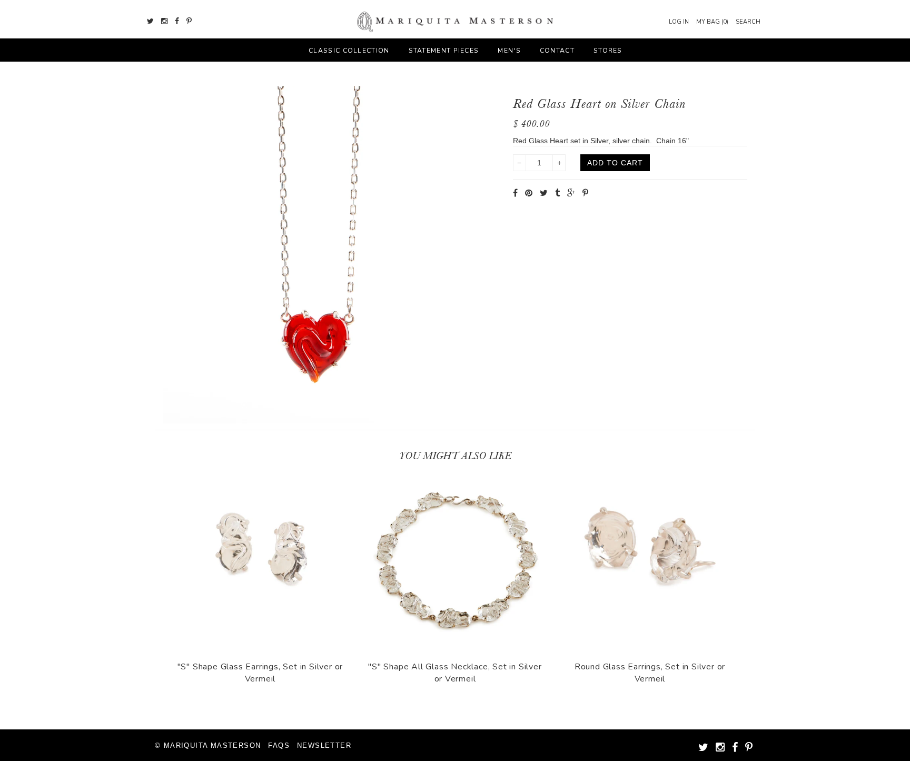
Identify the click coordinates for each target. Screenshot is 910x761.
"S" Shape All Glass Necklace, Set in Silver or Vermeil (454, 672)
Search (748, 22)
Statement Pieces (444, 50)
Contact (557, 50)
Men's (509, 50)
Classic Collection (349, 50)
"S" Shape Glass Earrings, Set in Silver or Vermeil (260, 672)
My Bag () (712, 22)
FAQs (279, 745)
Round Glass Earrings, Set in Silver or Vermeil (650, 672)
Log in (679, 22)
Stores (608, 50)
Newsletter (324, 745)
